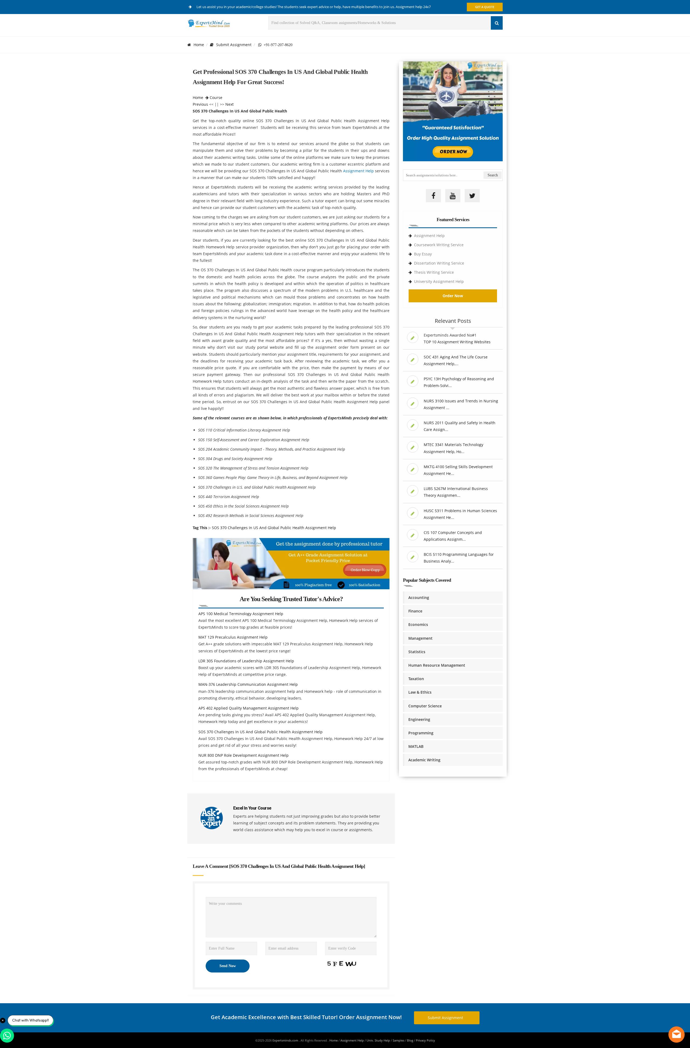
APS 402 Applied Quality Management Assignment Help (248, 708)
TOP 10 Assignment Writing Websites (457, 341)
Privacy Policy (425, 1040)
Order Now (453, 295)
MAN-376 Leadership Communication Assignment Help (248, 684)
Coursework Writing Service (439, 244)
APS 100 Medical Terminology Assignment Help (240, 613)
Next (229, 104)
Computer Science (425, 705)
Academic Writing (424, 759)
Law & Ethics (420, 692)
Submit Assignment (233, 44)
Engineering (419, 719)
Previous (200, 104)
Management (420, 638)
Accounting (418, 597)
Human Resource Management (436, 665)
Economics (418, 624)
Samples (398, 1040)
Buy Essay (423, 253)
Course (216, 97)
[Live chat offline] (676, 1034)
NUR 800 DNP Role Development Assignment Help (243, 755)
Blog (410, 1040)
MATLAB (415, 746)
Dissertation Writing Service (439, 263)
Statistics (416, 651)
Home (199, 44)
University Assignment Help (439, 281)
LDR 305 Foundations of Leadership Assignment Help (246, 660)
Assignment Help (358, 170)
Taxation (416, 678)
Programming (420, 732)
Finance (415, 611)
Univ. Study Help (378, 1040)
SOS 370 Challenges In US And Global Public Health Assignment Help (274, 527)
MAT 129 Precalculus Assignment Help (233, 637)
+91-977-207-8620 (276, 45)
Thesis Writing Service (434, 272)
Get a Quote (484, 7)
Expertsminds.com (285, 1040)
